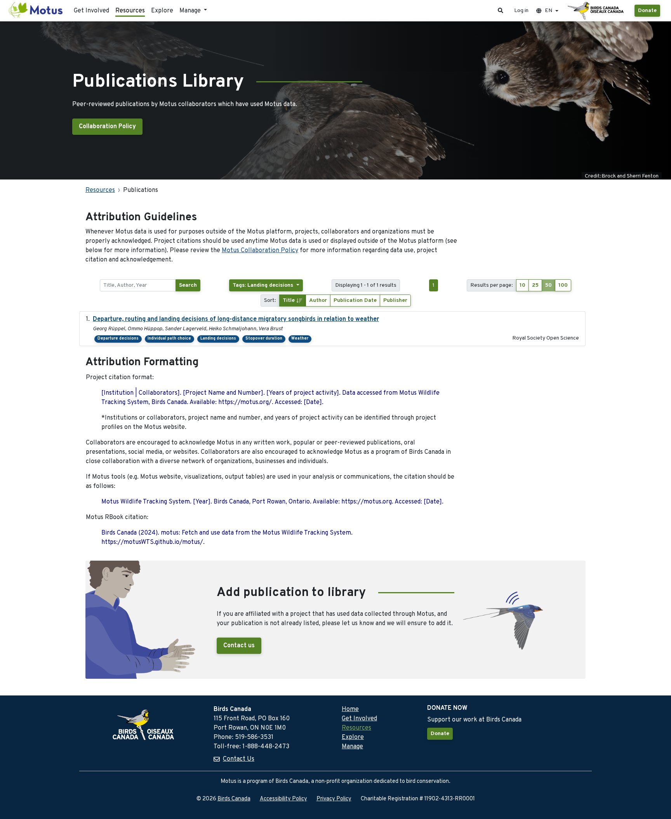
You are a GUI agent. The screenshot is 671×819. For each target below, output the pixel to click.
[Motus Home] (36, 10)
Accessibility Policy (283, 799)
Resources (130, 11)
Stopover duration (263, 338)
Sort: (270, 300)
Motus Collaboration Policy (260, 250)
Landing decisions (218, 338)
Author (318, 300)
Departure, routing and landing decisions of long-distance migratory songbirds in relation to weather (236, 319)
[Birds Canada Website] (596, 11)
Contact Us (238, 759)
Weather (299, 338)
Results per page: (491, 285)
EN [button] (548, 10)
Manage (352, 747)
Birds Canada (233, 799)
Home (350, 709)
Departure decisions (118, 338)
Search (188, 285)
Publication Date (355, 300)
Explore (162, 11)
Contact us (239, 646)
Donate (647, 10)
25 (535, 285)
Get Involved (91, 11)
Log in (521, 10)
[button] (500, 10)
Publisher (395, 300)
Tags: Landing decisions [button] (264, 285)
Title (289, 300)
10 (522, 285)
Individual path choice (169, 338)
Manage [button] (190, 11)
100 (563, 285)
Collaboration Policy (107, 127)
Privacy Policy (333, 799)
